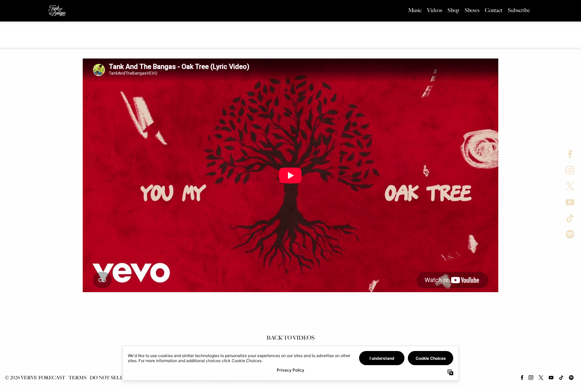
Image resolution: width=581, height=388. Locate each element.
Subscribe (519, 10)
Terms (77, 378)
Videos (434, 10)
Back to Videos (291, 338)
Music (415, 10)
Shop (453, 10)
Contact (493, 10)
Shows (472, 10)
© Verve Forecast (35, 378)
